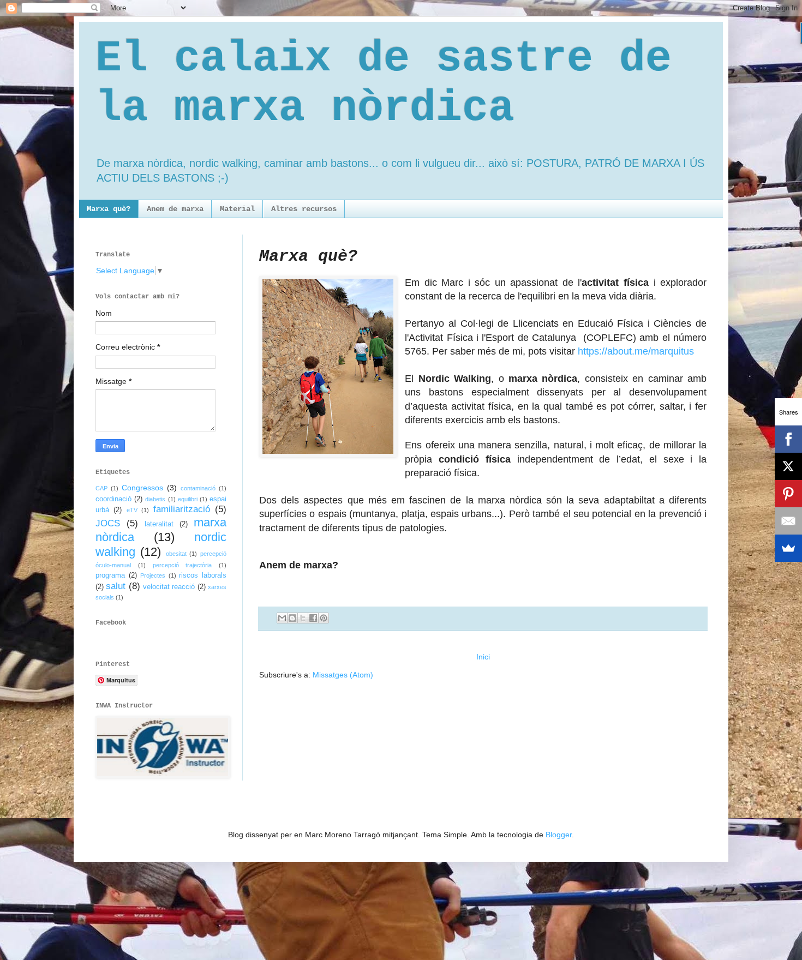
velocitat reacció (169, 587)
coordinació (113, 499)
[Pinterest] (788, 493)
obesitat (176, 553)
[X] (788, 466)
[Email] (788, 521)
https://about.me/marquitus (636, 351)
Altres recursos (304, 209)
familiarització (181, 509)
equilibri (187, 499)
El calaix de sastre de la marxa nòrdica (383, 83)
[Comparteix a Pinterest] (323, 618)
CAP (101, 488)
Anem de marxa (175, 209)
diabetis (155, 499)
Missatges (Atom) (343, 674)
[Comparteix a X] (302, 618)
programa (110, 575)
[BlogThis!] (292, 618)
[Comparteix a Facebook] (313, 618)
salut (115, 586)
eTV (132, 510)
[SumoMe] (788, 548)
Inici (483, 656)
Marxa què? (108, 209)
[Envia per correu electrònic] (282, 618)
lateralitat (159, 524)
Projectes (152, 575)
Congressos (142, 487)
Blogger (559, 834)
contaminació (198, 488)
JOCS (107, 523)
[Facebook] (788, 439)
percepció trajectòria (182, 565)
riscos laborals (202, 575)
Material (237, 209)
